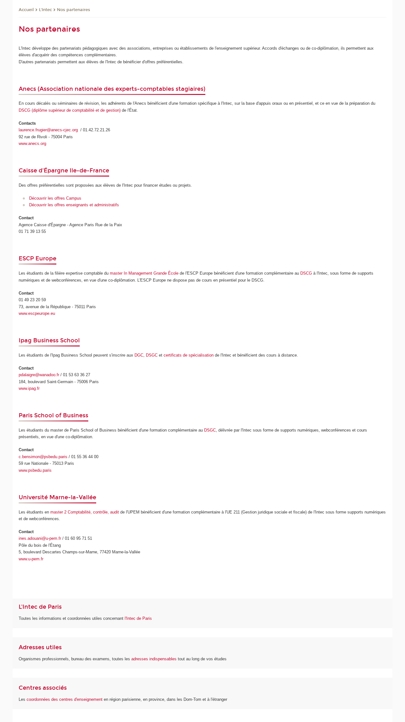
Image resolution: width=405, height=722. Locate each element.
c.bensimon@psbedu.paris (43, 456)
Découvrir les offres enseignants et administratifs (74, 204)
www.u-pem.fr (31, 559)
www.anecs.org (32, 143)
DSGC (152, 355)
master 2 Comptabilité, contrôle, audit (84, 512)
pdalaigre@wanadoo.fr (39, 374)
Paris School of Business (53, 415)
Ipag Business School (49, 340)
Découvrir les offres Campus (55, 198)
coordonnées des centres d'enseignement (65, 699)
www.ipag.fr (29, 388)
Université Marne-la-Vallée (57, 497)
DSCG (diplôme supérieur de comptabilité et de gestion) (70, 110)
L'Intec (45, 9)
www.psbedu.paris (35, 470)
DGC (138, 355)
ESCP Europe (37, 258)
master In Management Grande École (144, 273)
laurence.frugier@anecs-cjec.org (49, 130)
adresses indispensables (154, 659)
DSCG (306, 273)
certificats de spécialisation (189, 355)
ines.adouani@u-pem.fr (40, 538)
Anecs (28, 88)
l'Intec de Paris (138, 618)
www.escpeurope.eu (37, 313)
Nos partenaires (73, 9)
